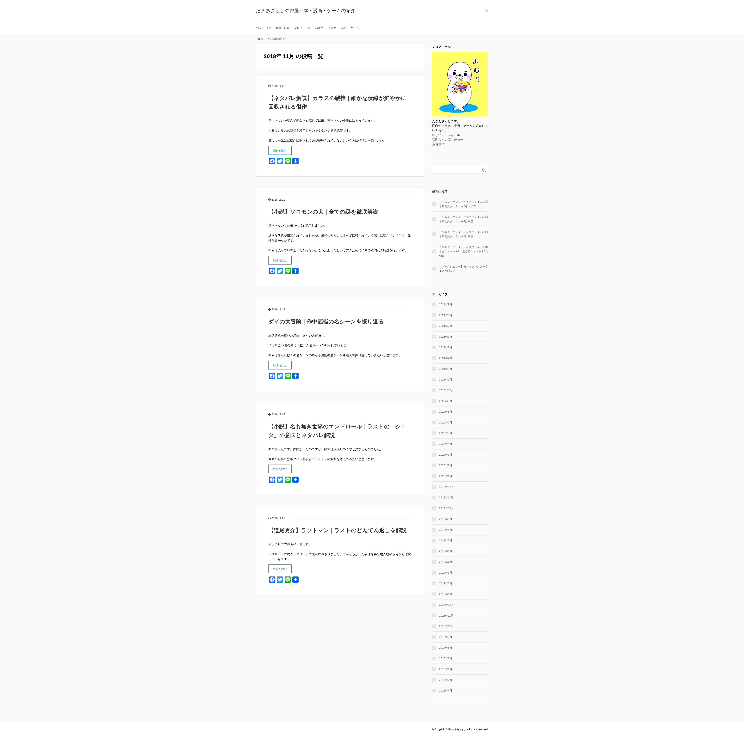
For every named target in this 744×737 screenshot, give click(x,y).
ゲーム (355, 27)
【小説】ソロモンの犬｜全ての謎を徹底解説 (323, 212)
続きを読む (280, 150)
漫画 (268, 27)
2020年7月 (445, 422)
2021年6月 (445, 336)
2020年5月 (445, 433)
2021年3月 (445, 368)
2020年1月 (445, 476)
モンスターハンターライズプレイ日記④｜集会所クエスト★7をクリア (463, 204)
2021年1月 (445, 379)
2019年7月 (445, 540)
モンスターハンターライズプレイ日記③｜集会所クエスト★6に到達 (463, 219)
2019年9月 (445, 519)
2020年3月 (445, 454)
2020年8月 (445, 411)
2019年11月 (446, 497)
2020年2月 (445, 465)
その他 (332, 27)
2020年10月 (446, 390)
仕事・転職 (282, 27)
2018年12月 (446, 604)
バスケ (319, 27)
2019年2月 (445, 583)
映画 (343, 27)
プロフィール (302, 27)
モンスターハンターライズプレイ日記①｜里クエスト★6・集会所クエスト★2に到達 (463, 251)
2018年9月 (445, 636)
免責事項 (438, 144)
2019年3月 (445, 572)
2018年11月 (446, 615)
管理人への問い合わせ (447, 139)
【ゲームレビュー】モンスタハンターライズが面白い (463, 268)
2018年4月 (445, 690)
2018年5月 (445, 679)
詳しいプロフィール (446, 135)
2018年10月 (446, 626)
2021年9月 (445, 304)
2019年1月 (445, 594)
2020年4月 (445, 443)
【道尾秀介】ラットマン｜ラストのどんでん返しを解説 (337, 530)
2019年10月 (446, 508)
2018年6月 (445, 669)
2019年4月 (445, 561)
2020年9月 (445, 401)
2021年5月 (445, 347)
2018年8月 (445, 647)
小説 (258, 27)
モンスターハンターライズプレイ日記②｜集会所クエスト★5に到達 (463, 234)
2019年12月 (446, 486)
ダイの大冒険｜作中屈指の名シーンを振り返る (326, 322)
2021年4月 (445, 358)
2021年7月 (445, 325)
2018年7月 (445, 658)
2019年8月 (445, 529)
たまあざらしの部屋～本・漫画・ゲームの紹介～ (308, 10)
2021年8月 (445, 315)
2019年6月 (445, 551)
